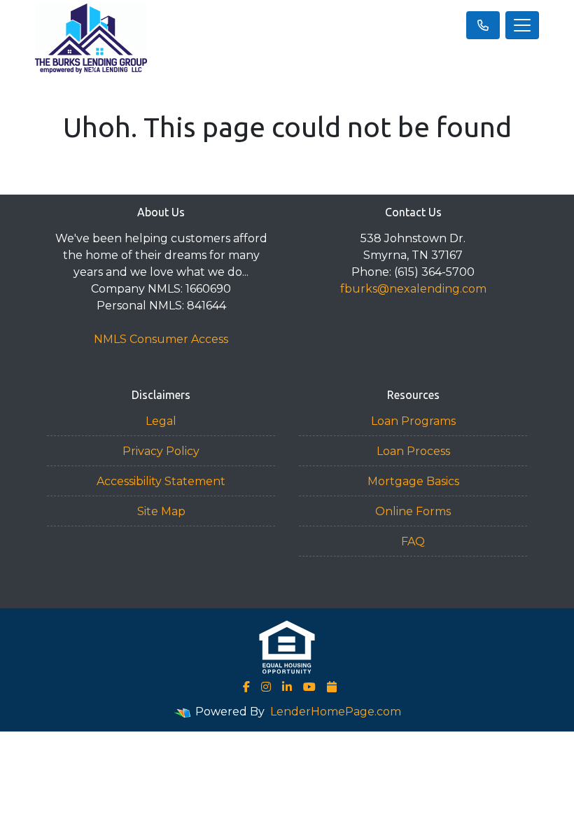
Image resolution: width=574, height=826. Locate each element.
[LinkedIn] (287, 686)
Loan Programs (413, 421)
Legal (161, 421)
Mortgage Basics (413, 481)
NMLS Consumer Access (161, 339)
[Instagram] (266, 686)
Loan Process (413, 451)
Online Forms (413, 511)
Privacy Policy (161, 451)
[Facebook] (246, 686)
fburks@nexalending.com (413, 288)
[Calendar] (332, 686)
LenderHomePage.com (335, 711)
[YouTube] (309, 686)
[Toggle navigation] (522, 25)
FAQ (413, 541)
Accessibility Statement (161, 481)
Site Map (161, 511)
